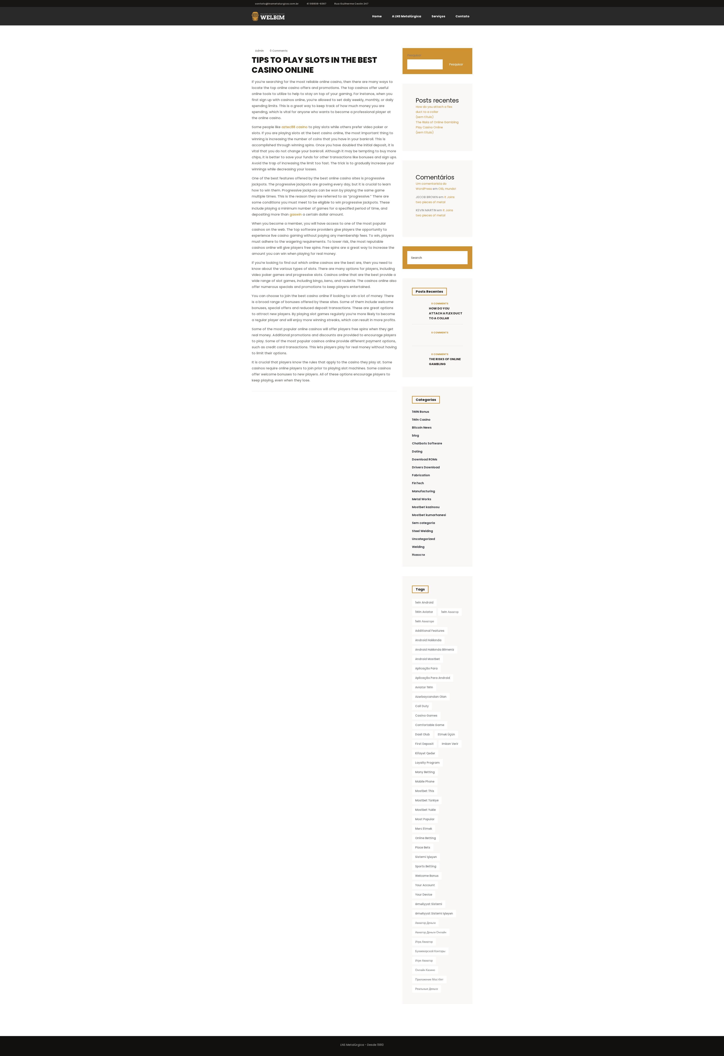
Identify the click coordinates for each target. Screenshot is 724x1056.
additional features (429, 631)
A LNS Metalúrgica (406, 16)
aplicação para (426, 668)
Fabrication (421, 475)
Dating (417, 451)
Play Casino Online (429, 127)
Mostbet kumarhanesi (429, 515)
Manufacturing (423, 491)
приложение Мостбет (429, 979)
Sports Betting (425, 866)
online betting (425, 838)
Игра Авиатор (424, 942)
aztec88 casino (294, 127)
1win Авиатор (450, 612)
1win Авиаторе (424, 621)
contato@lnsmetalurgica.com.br (277, 3)
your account (425, 885)
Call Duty (422, 706)
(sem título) (425, 117)
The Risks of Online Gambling (437, 122)
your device (423, 895)
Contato (462, 16)
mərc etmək (423, 829)
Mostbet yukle (425, 810)
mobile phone (424, 781)
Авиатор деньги (425, 923)
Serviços (438, 16)
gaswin (296, 214)
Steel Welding (422, 531)
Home (377, 16)
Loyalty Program (427, 763)
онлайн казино (425, 970)
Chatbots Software (427, 443)
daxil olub (422, 734)
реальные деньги (426, 989)
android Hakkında (428, 640)
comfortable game (429, 725)
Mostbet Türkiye (427, 800)
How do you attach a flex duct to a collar (445, 313)
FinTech (418, 483)
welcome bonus (427, 876)
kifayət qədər (425, 753)
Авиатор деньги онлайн (430, 932)
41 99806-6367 (316, 3)
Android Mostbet (427, 659)
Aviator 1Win (424, 687)
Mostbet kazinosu (425, 507)
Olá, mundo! (447, 189)
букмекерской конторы (430, 951)
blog (415, 435)
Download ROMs (424, 459)
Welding (418, 547)
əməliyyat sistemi (428, 904)
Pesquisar (414, 55)
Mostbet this (424, 791)
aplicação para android (432, 678)
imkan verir (450, 744)
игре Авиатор (424, 961)
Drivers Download (426, 467)
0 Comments (278, 51)
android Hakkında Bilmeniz (434, 650)
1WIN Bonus (420, 412)
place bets (422, 847)
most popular (425, 819)
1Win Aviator (424, 612)
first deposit (424, 744)
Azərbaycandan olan (430, 697)
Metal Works (421, 499)
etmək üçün (446, 734)
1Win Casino (421, 419)
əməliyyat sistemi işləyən (434, 913)
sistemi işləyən (426, 857)
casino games (426, 716)
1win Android (424, 602)
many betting (425, 772)
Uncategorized (423, 539)
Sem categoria (423, 523)
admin (259, 51)
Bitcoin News (422, 427)
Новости (418, 555)
